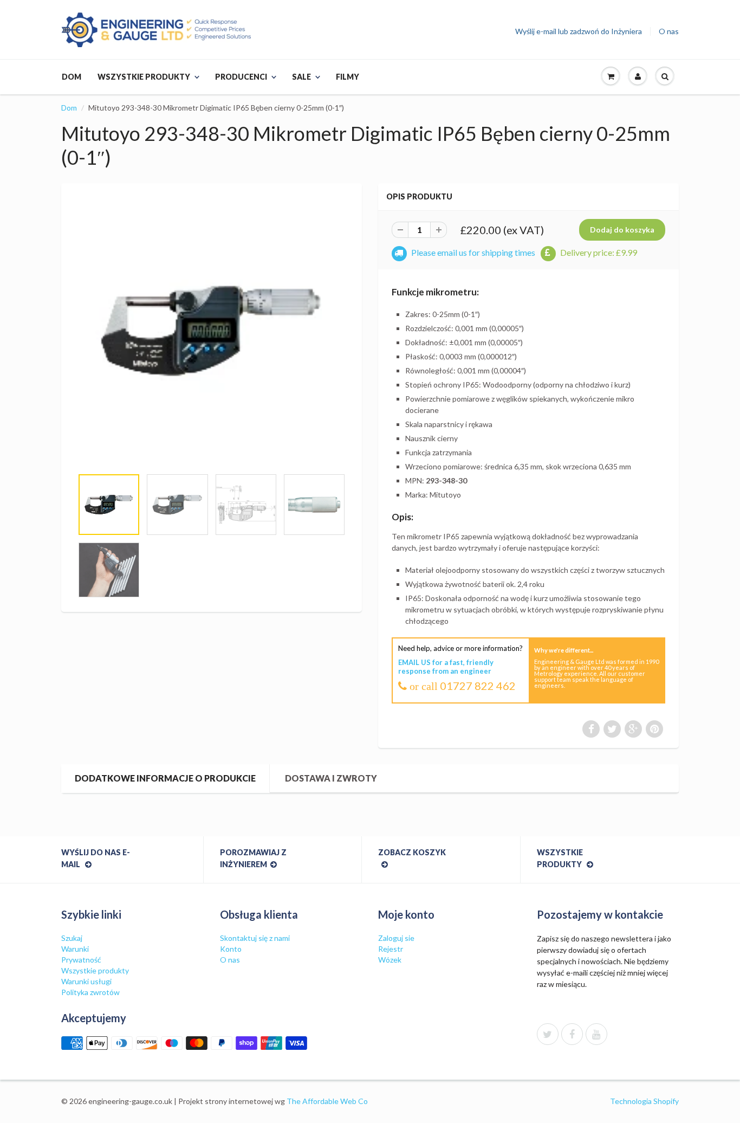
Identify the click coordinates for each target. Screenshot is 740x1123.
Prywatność (81, 959)
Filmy (347, 76)
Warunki (75, 948)
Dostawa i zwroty (331, 778)
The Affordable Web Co (327, 1101)
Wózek (389, 959)
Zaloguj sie (396, 938)
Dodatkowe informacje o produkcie (165, 778)
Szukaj (71, 938)
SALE (301, 76)
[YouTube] (596, 1034)
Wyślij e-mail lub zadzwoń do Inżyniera (578, 31)
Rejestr (390, 948)
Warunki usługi (86, 981)
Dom (71, 76)
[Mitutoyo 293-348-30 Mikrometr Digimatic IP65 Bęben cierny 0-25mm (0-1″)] (211, 331)
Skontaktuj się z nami (255, 938)
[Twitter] (548, 1034)
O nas (669, 31)
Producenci (241, 76)
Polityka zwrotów (90, 992)
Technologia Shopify (644, 1101)
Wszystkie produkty (144, 76)
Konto (231, 948)
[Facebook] (572, 1034)
